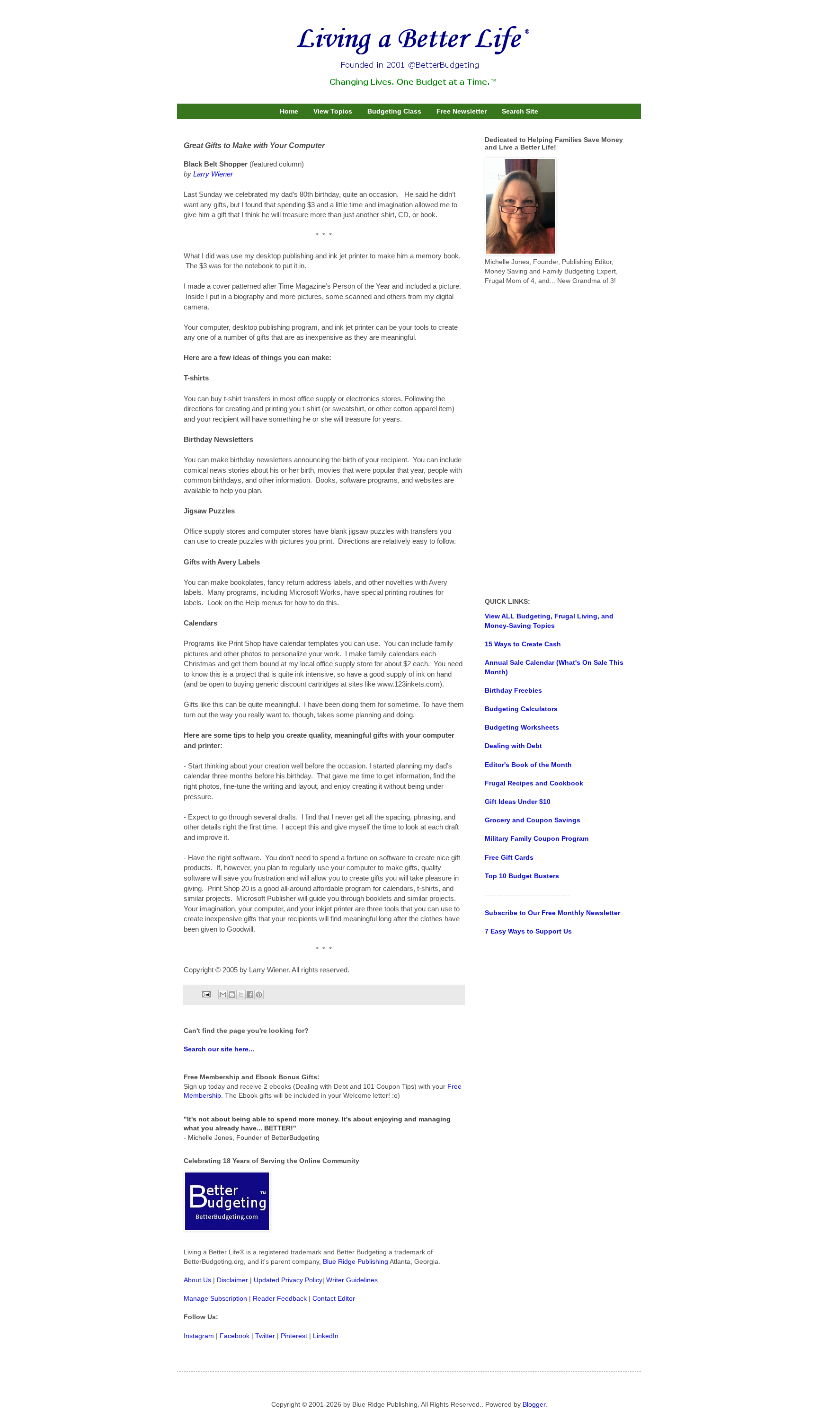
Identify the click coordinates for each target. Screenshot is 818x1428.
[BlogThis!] (232, 994)
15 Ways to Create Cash (523, 644)
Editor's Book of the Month (528, 764)
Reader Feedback (280, 1298)
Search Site (520, 111)
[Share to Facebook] (250, 994)
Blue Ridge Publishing (355, 1261)
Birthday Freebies (513, 690)
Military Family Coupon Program (536, 838)
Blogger (534, 1404)
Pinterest (294, 1336)
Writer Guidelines (352, 1280)
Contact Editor (333, 1298)
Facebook (234, 1336)
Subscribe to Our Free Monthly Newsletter (552, 913)
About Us (197, 1280)
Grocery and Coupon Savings (532, 820)
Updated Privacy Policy (288, 1280)
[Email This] (223, 994)
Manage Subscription (215, 1298)
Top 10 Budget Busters (522, 876)
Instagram (199, 1336)
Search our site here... (219, 1049)
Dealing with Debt (513, 745)
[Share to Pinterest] (259, 994)
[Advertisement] (556, 441)
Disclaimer (232, 1280)
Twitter (265, 1336)
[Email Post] (206, 994)
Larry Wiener (213, 174)
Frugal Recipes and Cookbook (534, 783)
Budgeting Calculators (521, 709)
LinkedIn (325, 1336)
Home (289, 111)
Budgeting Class (394, 111)
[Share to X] (241, 994)
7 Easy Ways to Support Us (528, 931)
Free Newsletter (461, 111)
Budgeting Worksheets (522, 727)
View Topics (332, 111)
